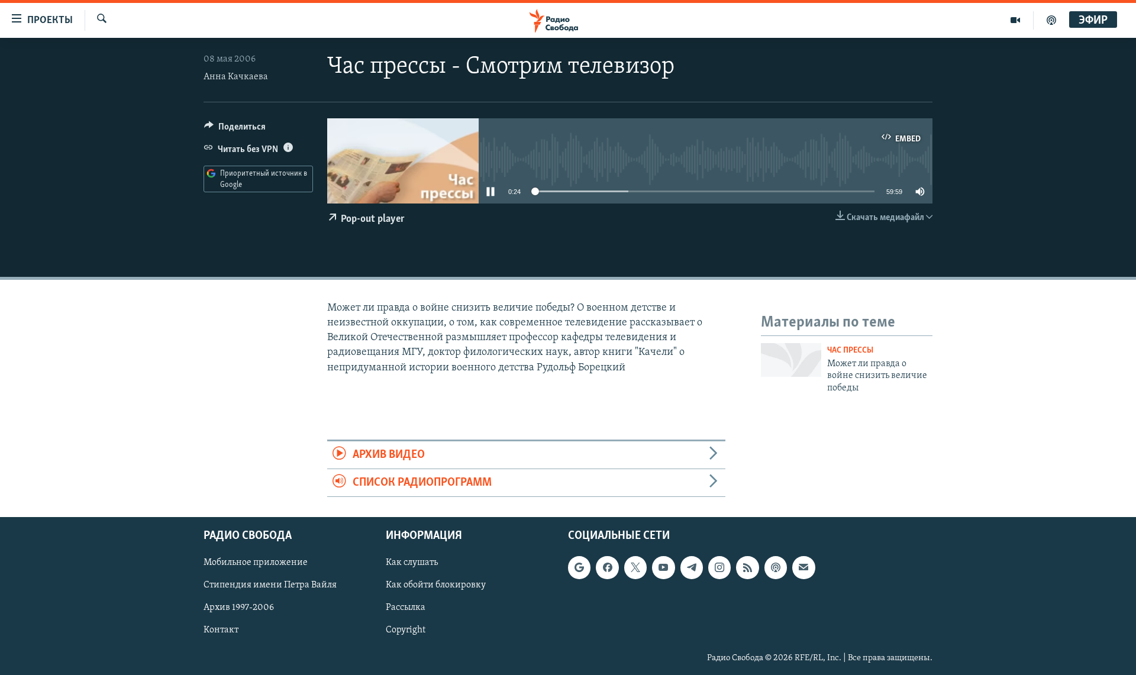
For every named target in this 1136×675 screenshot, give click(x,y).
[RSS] (747, 568)
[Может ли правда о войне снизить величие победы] (791, 360)
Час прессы (850, 350)
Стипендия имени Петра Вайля (270, 585)
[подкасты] (1051, 20)
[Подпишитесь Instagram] (719, 568)
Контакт (221, 630)
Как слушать (412, 563)
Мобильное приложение (256, 563)
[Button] (235, 129)
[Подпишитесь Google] (579, 568)
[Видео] (1016, 20)
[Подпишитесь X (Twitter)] (635, 568)
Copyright (405, 630)
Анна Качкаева (236, 77)
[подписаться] (803, 568)
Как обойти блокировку (436, 585)
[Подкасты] (775, 568)
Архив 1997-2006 (239, 608)
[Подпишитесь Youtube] (663, 568)
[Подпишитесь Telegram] (691, 568)
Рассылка (405, 608)
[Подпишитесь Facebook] (607, 568)
